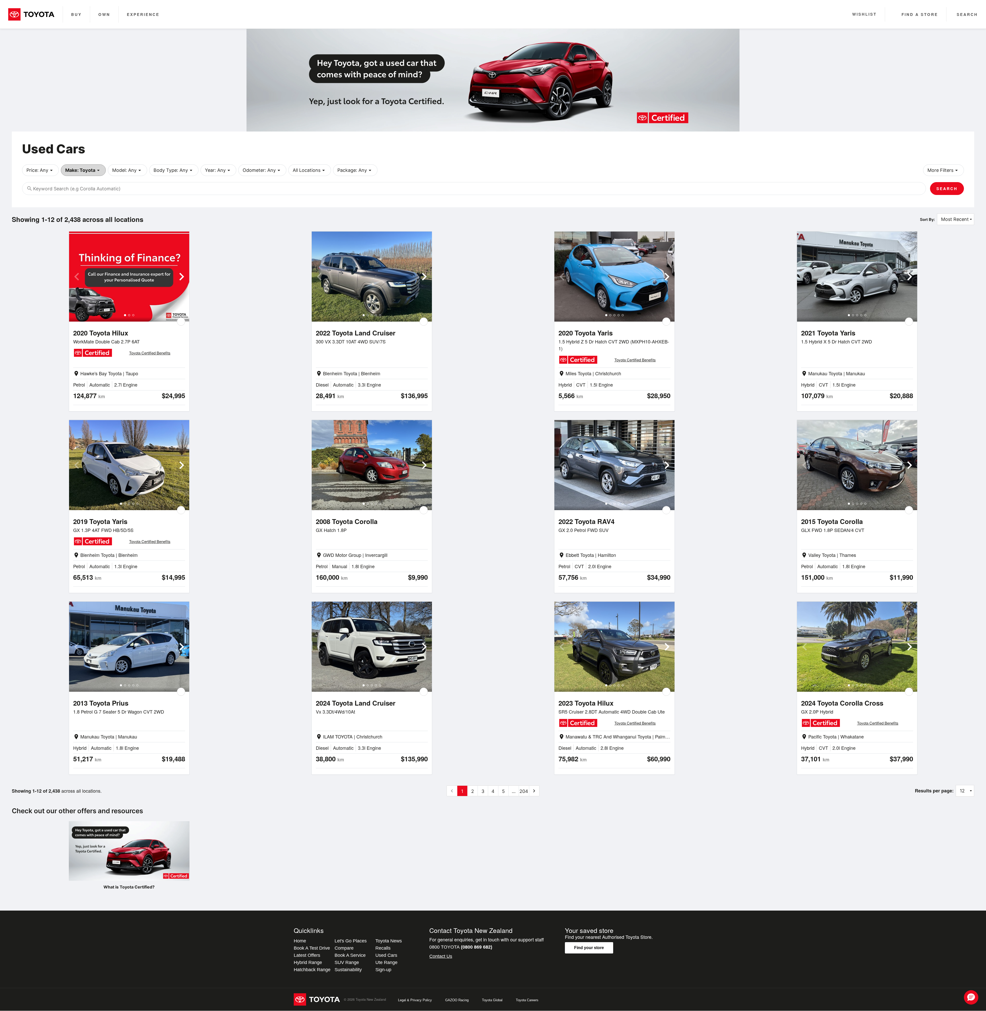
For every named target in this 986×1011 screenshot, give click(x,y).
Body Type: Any (174, 170)
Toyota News (388, 940)
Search (946, 188)
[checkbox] (181, 321)
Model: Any (127, 170)
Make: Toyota (83, 170)
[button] (971, 997)
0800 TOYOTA (460, 947)
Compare (344, 948)
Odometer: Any (262, 170)
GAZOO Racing (457, 1000)
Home (300, 940)
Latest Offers (307, 955)
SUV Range (347, 962)
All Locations (310, 170)
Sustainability (348, 969)
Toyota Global (492, 1000)
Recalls (383, 948)
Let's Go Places (351, 940)
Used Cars (386, 955)
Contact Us (440, 956)
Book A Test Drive (312, 948)
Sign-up (383, 969)
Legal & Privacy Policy (415, 1000)
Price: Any (40, 170)
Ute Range (386, 962)
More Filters (943, 170)
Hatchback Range (312, 969)
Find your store (589, 948)
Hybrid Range (308, 962)
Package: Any (355, 170)
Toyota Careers (527, 1000)
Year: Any (218, 170)
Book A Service (350, 955)
